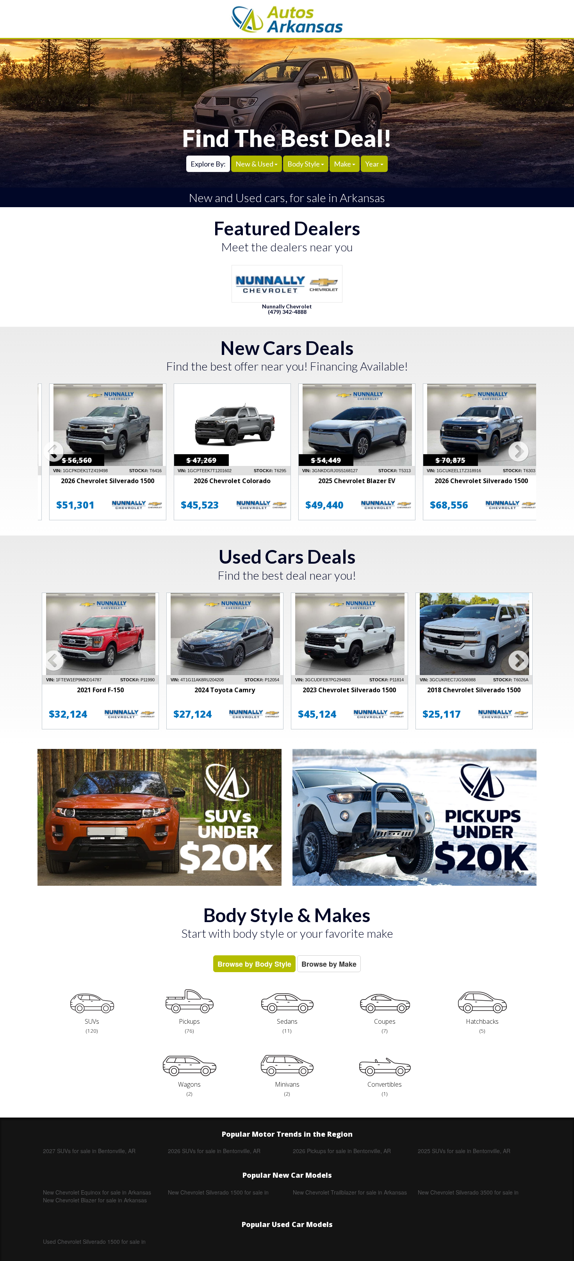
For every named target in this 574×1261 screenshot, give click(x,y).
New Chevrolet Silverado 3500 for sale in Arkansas (468, 1192)
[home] (287, 19)
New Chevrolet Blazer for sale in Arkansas (95, 1200)
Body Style (304, 163)
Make (343, 163)
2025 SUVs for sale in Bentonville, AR (464, 1151)
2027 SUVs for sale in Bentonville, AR (89, 1151)
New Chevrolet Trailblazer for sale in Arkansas (350, 1192)
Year (372, 163)
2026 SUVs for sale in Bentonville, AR (214, 1151)
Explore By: (208, 163)
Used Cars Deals (287, 556)
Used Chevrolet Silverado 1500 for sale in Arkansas (94, 1241)
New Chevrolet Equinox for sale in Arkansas (97, 1192)
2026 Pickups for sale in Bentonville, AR (342, 1151)
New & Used (255, 163)
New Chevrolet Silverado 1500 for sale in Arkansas (218, 1192)
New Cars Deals (287, 348)
